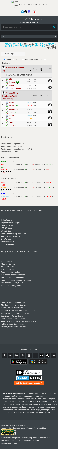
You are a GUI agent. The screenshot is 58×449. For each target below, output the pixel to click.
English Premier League (10, 223)
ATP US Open (6, 228)
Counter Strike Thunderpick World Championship (10, 96)
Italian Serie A (6, 220)
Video (18, 60)
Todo (9, 60)
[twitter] (10, 355)
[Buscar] (54, 27)
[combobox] (13, 54)
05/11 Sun (39, 46)
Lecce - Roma (6, 261)
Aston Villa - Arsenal (8, 267)
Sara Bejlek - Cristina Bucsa (12, 316)
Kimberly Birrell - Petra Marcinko (13, 327)
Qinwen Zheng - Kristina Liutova (13, 319)
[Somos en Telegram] (22, 11)
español (21, 5)
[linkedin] (16, 355)
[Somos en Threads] (25, 11)
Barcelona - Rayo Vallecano (12, 272)
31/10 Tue (39, 44)
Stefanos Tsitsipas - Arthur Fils (12, 278)
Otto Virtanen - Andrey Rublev (12, 283)
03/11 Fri (18, 46)
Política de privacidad (9, 441)
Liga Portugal (6, 239)
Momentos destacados (33, 60)
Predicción (6, 63)
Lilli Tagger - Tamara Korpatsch (13, 275)
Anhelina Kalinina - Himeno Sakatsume (16, 280)
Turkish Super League (9, 245)
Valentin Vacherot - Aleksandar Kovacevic (17, 313)
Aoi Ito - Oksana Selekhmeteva (13, 324)
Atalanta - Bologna (8, 264)
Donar (3, 443)
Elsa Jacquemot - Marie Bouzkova (14, 305)
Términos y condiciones (41, 438)
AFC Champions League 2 (11, 236)
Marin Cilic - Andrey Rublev (11, 286)
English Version (13, 443)
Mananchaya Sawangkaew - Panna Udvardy (18, 310)
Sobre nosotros (25, 441)
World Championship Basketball (13, 234)
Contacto (35, 441)
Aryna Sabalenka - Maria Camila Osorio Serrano (19, 321)
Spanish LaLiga (7, 225)
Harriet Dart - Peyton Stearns (12, 308)
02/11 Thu (8, 46)
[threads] (47, 355)
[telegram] (41, 355)
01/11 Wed (50, 44)
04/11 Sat (29, 46)
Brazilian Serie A (7, 242)
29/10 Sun (17, 44)
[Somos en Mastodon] (29, 11)
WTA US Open (6, 231)
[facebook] (4, 355)
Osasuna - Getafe (7, 269)
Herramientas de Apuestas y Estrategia (16, 438)
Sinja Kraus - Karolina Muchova (13, 302)
